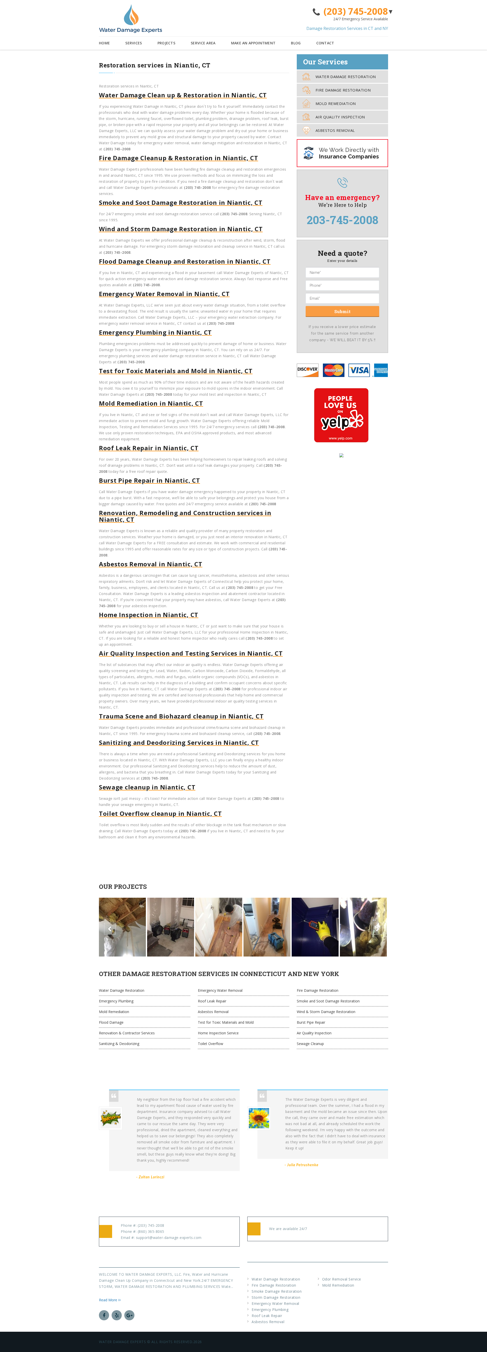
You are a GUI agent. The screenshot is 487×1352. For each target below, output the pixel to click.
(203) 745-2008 (356, 11)
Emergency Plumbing (116, 1001)
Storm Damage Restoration (276, 1297)
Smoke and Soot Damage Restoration (328, 1001)
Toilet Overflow (210, 1043)
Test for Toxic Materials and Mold (226, 1022)
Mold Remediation (336, 103)
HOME (104, 43)
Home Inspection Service (218, 1033)
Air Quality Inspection (340, 116)
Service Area (203, 43)
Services (133, 43)
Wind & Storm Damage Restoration (326, 1011)
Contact (325, 43)
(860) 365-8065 (151, 1231)
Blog (296, 43)
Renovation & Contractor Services (127, 1033)
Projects (166, 43)
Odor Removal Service (341, 1279)
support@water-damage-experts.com (169, 1237)
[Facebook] (104, 1315)
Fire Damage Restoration (343, 90)
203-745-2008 (342, 219)
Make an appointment (253, 43)
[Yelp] (117, 1315)
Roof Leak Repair (212, 1001)
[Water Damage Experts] (130, 18)
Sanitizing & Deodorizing (119, 1043)
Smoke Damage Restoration (277, 1291)
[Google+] (129, 1315)
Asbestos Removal (335, 130)
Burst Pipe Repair (311, 1022)
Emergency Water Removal (220, 990)
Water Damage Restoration (346, 76)
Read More (108, 1299)
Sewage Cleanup (310, 1043)
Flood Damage (111, 1022)
